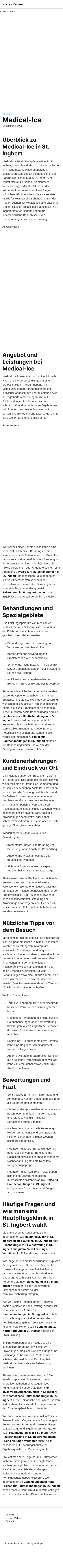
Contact (10, 1521)
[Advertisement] (31, 59)
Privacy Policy (13, 1518)
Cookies (10, 1514)
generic (7, 114)
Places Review (12, 4)
